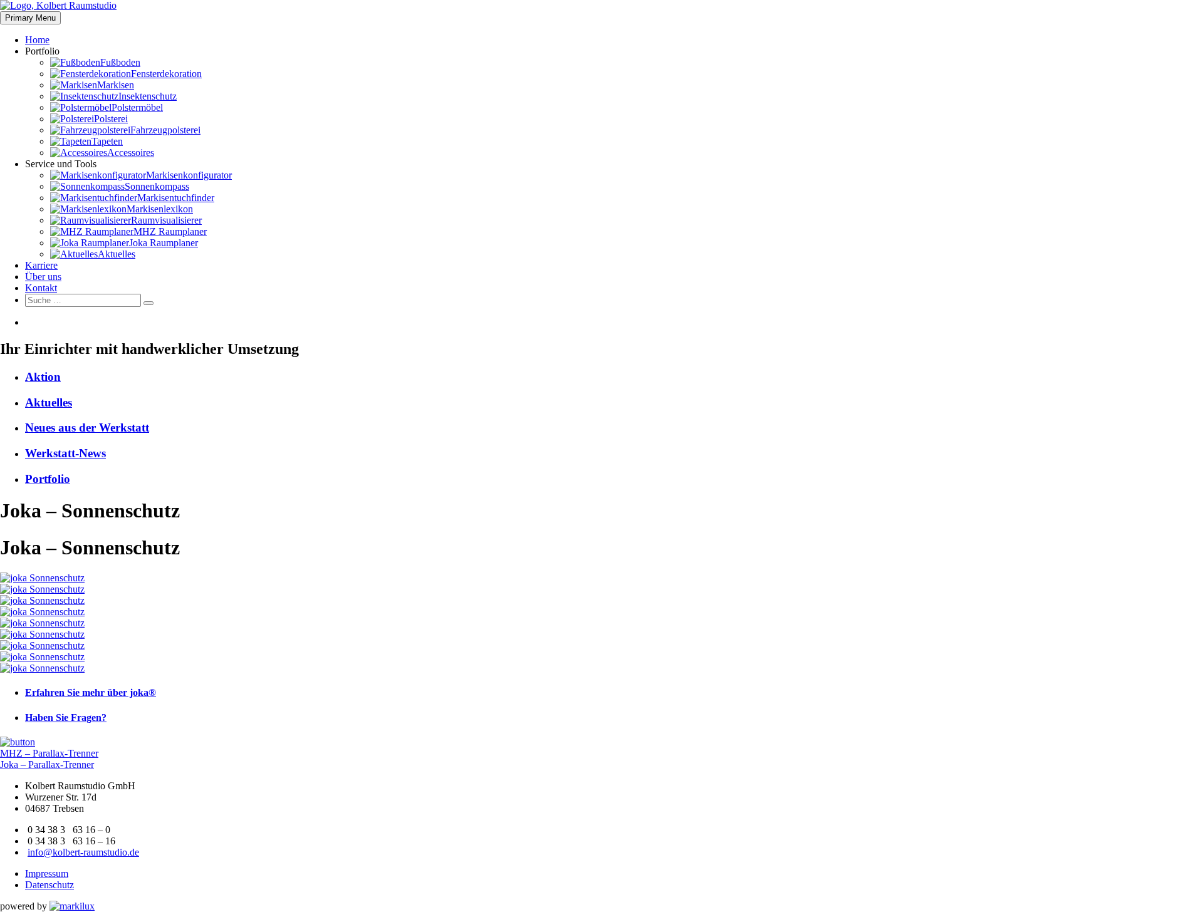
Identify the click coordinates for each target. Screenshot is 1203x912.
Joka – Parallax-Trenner (47, 764)
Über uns (43, 276)
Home (37, 39)
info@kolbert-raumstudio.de (83, 852)
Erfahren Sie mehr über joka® (90, 692)
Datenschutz (49, 884)
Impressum (46, 873)
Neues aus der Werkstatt (87, 427)
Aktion (43, 376)
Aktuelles (48, 402)
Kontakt (41, 287)
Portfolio (47, 478)
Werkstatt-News (65, 453)
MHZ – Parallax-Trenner (49, 753)
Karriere (41, 265)
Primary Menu (30, 18)
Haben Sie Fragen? (66, 717)
